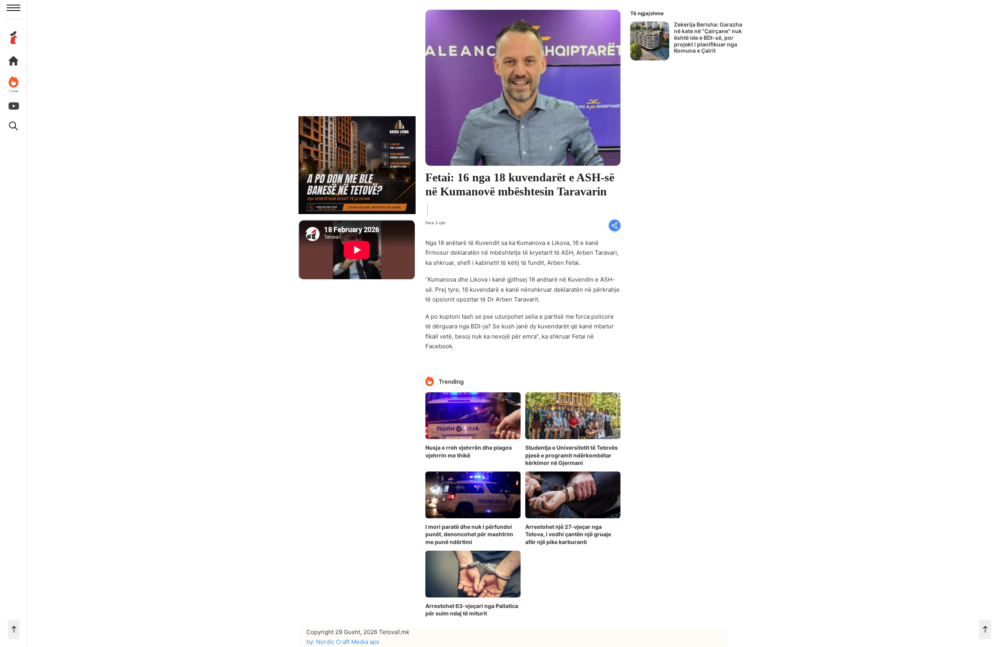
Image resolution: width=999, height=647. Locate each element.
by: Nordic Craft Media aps (342, 641)
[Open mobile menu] (13, 8)
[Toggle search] (14, 126)
